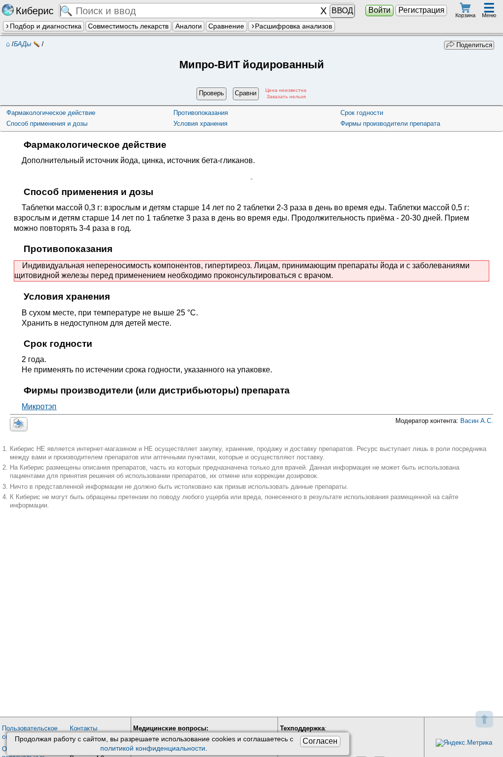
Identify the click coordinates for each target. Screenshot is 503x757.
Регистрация (421, 10)
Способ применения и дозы (46, 123)
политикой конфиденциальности (152, 748)
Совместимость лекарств (128, 26)
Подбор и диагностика (46, 26)
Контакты (83, 728)
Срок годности (361, 112)
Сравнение (226, 26)
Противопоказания (200, 112)
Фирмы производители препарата (390, 123)
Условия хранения (200, 123)
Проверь (211, 93)
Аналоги (188, 26)
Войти (379, 10)
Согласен (320, 741)
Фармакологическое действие (50, 112)
